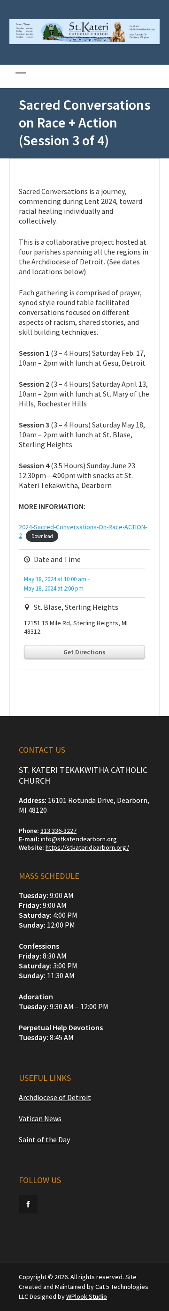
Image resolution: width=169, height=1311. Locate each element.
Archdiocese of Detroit (55, 1097)
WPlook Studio (86, 1296)
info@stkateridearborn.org (79, 839)
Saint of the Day (44, 1139)
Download (42, 535)
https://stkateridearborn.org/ (87, 847)
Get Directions (84, 652)
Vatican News (40, 1118)
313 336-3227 (58, 830)
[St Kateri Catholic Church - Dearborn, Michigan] (84, 41)
